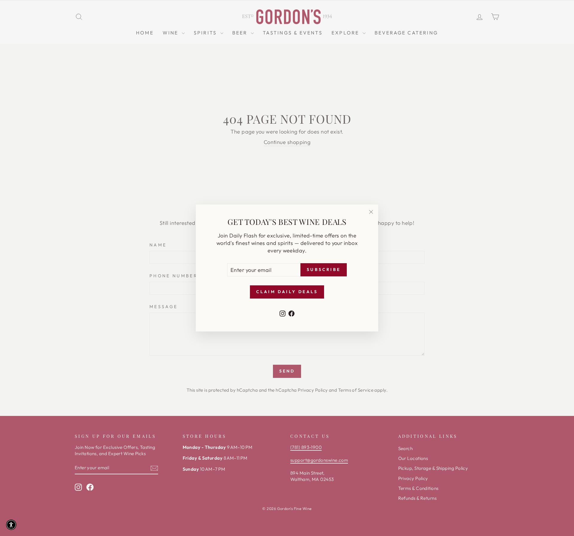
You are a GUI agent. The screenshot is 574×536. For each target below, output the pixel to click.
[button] (11, 525)
